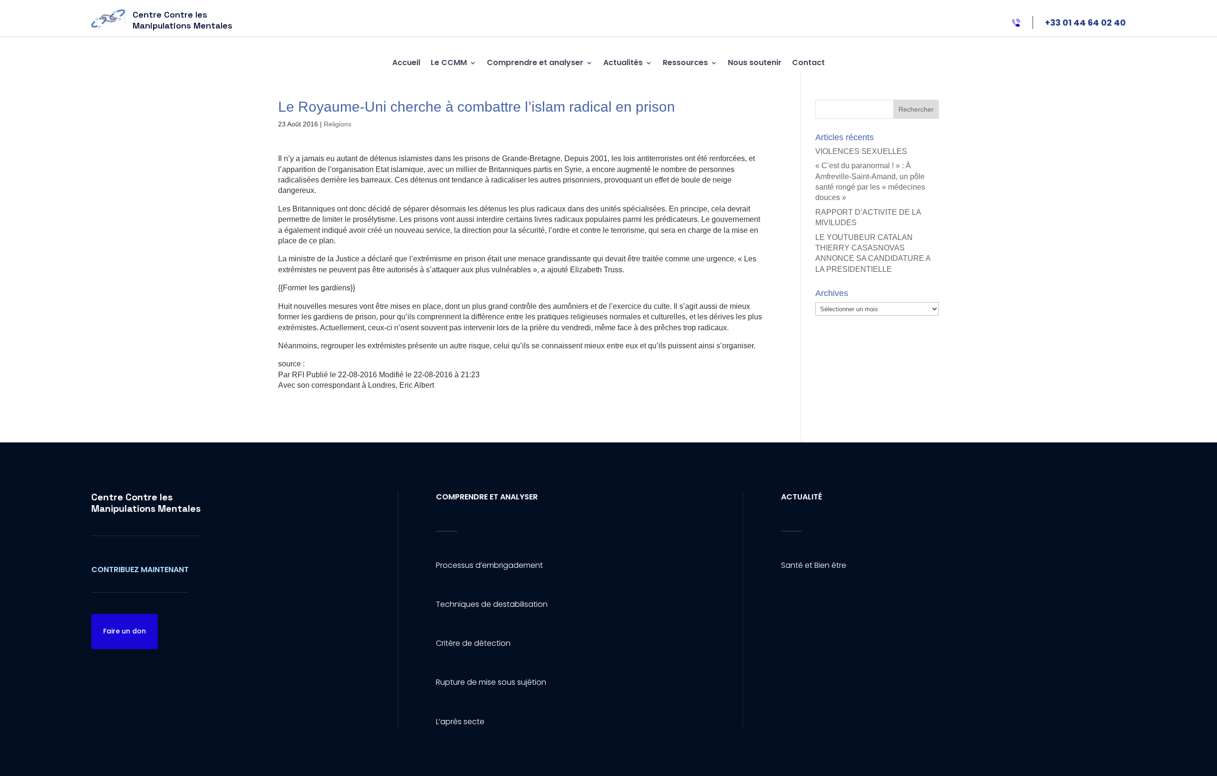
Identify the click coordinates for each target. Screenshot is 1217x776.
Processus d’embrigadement (489, 565)
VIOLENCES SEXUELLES (861, 151)
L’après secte (460, 721)
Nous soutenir (755, 62)
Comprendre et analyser (535, 62)
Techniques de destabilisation (492, 604)
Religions (337, 124)
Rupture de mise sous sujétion (491, 682)
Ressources (685, 62)
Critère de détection (473, 643)
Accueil (406, 62)
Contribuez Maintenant (140, 569)
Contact (808, 62)
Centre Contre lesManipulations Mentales (146, 503)
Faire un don (124, 631)
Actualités (623, 62)
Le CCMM (449, 62)
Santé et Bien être (813, 565)
